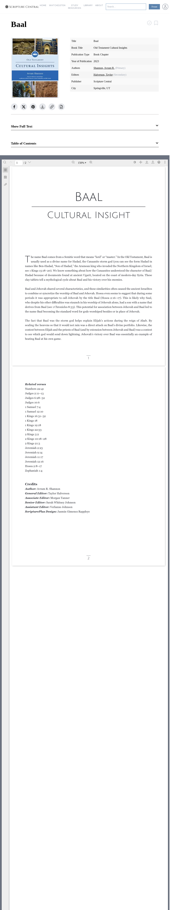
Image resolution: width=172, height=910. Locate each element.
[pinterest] (33, 106)
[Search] (4, 162)
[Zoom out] (73, 162)
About (99, 5)
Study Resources (74, 6)
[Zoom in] (91, 162)
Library (88, 5)
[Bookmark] (5, 177)
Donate (154, 7)
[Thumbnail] (5, 170)
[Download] (153, 162)
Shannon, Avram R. (104, 68)
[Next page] (29, 162)
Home (43, 5)
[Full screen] (140, 162)
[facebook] (14, 106)
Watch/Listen (57, 5)
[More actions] (165, 162)
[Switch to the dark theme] (134, 162)
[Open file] (146, 162)
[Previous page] (10, 162)
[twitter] (23, 106)
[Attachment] (5, 184)
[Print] (159, 162)
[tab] (5, 170)
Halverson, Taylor (103, 74)
